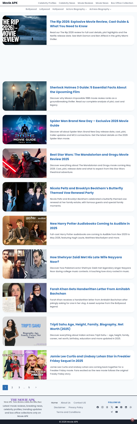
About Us (65, 402)
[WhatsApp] (131, 407)
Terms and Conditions (68, 412)
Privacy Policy (76, 407)
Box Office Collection (122, 2)
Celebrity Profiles (47, 2)
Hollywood (58, 9)
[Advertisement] (68, 61)
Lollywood (44, 9)
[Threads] (107, 407)
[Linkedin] (126, 407)
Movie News (102, 2)
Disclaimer (59, 407)
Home (54, 402)
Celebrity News (67, 2)
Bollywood (31, 9)
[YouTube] (116, 407)
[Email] (116, 412)
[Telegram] (112, 412)
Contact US (80, 402)
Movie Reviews (85, 2)
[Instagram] (102, 407)
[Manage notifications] (132, 420)
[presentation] (25, 30)
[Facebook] (98, 407)
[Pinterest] (121, 407)
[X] (112, 407)
